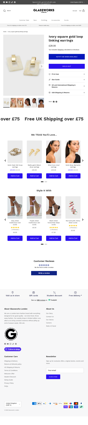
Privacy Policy (9, 383)
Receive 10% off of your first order (44, 2)
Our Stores (50, 320)
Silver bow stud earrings (53, 166)
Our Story (49, 313)
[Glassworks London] (44, 11)
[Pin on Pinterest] (56, 102)
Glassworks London (13, 410)
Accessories (55, 20)
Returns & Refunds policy (12, 364)
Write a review (44, 273)
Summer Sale (24, 20)
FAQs (6, 386)
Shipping (61, 50)
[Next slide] (82, 160)
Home (4, 31)
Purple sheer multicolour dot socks (34, 222)
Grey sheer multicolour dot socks (15, 222)
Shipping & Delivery (10, 361)
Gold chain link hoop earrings (15, 166)
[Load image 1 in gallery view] (23, 65)
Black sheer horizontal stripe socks (54, 222)
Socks (66, 20)
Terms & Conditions (10, 370)
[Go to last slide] (5, 160)
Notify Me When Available (66, 57)
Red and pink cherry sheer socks (73, 221)
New (35, 20)
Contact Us (50, 316)
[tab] (42, 181)
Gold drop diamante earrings (73, 166)
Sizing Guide (8, 380)
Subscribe (53, 377)
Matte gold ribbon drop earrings (34, 166)
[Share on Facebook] (54, 102)
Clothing (44, 20)
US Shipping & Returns (12, 367)
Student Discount (10, 377)
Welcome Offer (9, 373)
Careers (49, 323)
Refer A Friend (51, 326)
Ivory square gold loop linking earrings (18, 31)
